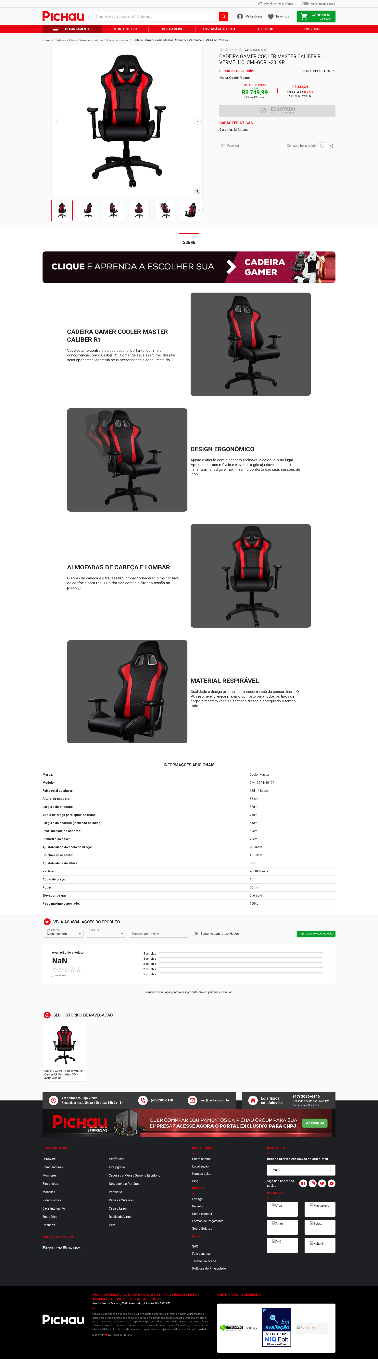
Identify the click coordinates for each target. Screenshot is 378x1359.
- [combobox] (90, 934)
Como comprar (202, 1214)
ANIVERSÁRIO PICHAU (218, 29)
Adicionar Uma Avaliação (316, 933)
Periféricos (116, 1159)
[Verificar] (231, 1330)
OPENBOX (265, 29)
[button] (223, 145)
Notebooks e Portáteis (124, 1184)
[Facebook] (302, 1183)
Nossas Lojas (201, 1174)
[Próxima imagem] (197, 121)
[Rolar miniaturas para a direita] (199, 210)
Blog (195, 1181)
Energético (50, 1217)
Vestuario (115, 1192)
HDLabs (127, 1334)
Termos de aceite (204, 1261)
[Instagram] (312, 1183)
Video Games (52, 1200)
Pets (112, 1225)
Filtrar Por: (94, 929)
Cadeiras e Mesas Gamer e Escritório (134, 1175)
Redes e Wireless (121, 1200)
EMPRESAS (312, 29)
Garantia (197, 1206)
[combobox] (159, 16)
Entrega (197, 1199)
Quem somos (201, 1159)
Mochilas (49, 1192)
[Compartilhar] (331, 146)
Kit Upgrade (117, 1167)
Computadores (53, 1167)
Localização (200, 1166)
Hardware (49, 1159)
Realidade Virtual (120, 1217)
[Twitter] (321, 1183)
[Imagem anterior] (56, 121)
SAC (195, 1246)
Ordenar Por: (53, 929)
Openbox (49, 1225)
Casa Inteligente (54, 1208)
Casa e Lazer (118, 1208)
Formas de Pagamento (207, 1221)
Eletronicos (50, 1184)
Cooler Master (239, 78)
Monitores (50, 1175)
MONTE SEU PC (125, 29)
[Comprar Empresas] (189, 1123)
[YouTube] (330, 1183)
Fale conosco (201, 1254)
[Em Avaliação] (277, 1328)
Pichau (116, 1334)
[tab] (61, 210)
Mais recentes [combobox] (57, 934)
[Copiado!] (322, 145)
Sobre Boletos (202, 1228)
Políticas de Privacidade (209, 1268)
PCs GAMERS (172, 29)
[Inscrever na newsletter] (329, 1170)
